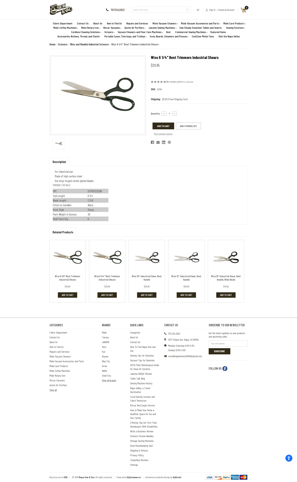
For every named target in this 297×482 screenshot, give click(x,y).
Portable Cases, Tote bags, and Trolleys (124, 36)
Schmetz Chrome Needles (142, 436)
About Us (97, 23)
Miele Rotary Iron (90, 27)
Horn (104, 346)
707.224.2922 (174, 333)
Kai (103, 351)
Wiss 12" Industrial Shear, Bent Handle (186, 278)
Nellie (104, 370)
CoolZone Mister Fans (203, 36)
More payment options (163, 133)
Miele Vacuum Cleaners (164, 23)
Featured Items (218, 32)
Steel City (106, 375)
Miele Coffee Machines (65, 27)
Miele (104, 332)
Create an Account (226, 9)
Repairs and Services (137, 23)
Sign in (212, 9)
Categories (135, 332)
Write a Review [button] (187, 81)
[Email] (158, 142)
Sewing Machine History (141, 383)
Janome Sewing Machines (161, 27)
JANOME (106, 342)
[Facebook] (152, 142)
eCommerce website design (157, 477)
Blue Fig (106, 361)
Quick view (67, 257)
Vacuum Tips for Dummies (142, 360)
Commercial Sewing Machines (190, 32)
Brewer (105, 356)
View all (53, 390)
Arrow (104, 366)
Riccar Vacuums (111, 27)
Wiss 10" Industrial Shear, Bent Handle (147, 278)
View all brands (109, 380)
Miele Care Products (233, 23)
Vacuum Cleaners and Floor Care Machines (139, 32)
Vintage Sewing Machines (142, 440)
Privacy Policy (137, 455)
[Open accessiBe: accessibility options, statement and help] (288, 458)
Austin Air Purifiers (134, 27)
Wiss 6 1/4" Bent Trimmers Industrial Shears (107, 278)
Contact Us (82, 23)
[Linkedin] (163, 142)
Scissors (108, 32)
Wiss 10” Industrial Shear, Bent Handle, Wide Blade (226, 278)
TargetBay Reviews (139, 460)
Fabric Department (62, 23)
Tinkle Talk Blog (137, 378)
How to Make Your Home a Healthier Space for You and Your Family (143, 413)
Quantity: (155, 113)
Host (168, 32)
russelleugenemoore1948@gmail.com (185, 356)
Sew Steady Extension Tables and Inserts (200, 27)
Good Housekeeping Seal (141, 445)
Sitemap (134, 464)
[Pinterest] (169, 142)
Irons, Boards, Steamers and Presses (168, 36)
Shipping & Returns (139, 450)
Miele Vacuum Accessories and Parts (200, 23)
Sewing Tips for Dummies (142, 355)
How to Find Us (114, 23)
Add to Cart (67, 294)
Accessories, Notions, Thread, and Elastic (78, 36)
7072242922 (118, 10)
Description (59, 162)
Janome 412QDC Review (141, 373)
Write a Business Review (141, 431)
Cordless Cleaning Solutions (85, 32)
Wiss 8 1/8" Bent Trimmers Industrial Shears (67, 278)
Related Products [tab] (63, 232)
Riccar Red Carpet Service (142, 405)
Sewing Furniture (235, 27)
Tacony (105, 337)
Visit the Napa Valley (229, 36)
